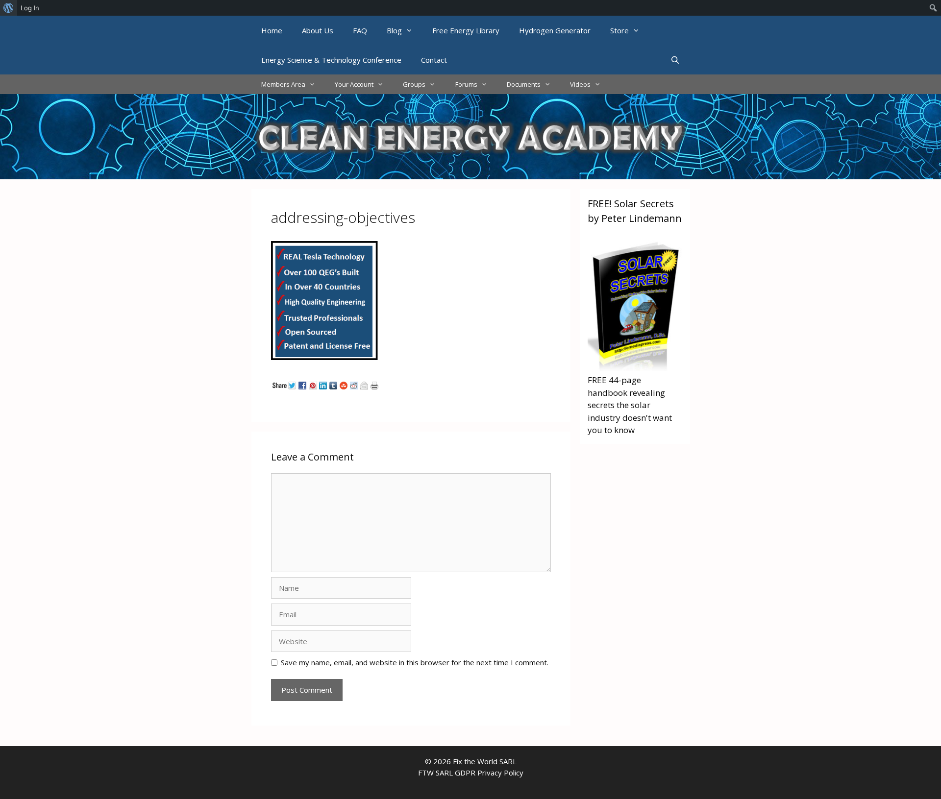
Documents (524, 84)
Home (271, 30)
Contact (434, 60)
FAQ (360, 30)
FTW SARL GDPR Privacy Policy (470, 772)
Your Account (354, 84)
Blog (394, 30)
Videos (580, 84)
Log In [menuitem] (30, 8)
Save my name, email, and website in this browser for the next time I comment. (414, 662)
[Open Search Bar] (675, 59)
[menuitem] (8, 8)
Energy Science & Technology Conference (331, 60)
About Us (317, 30)
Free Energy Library (465, 30)
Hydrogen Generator (555, 30)
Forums (466, 84)
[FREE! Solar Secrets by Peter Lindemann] (635, 367)
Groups (414, 84)
